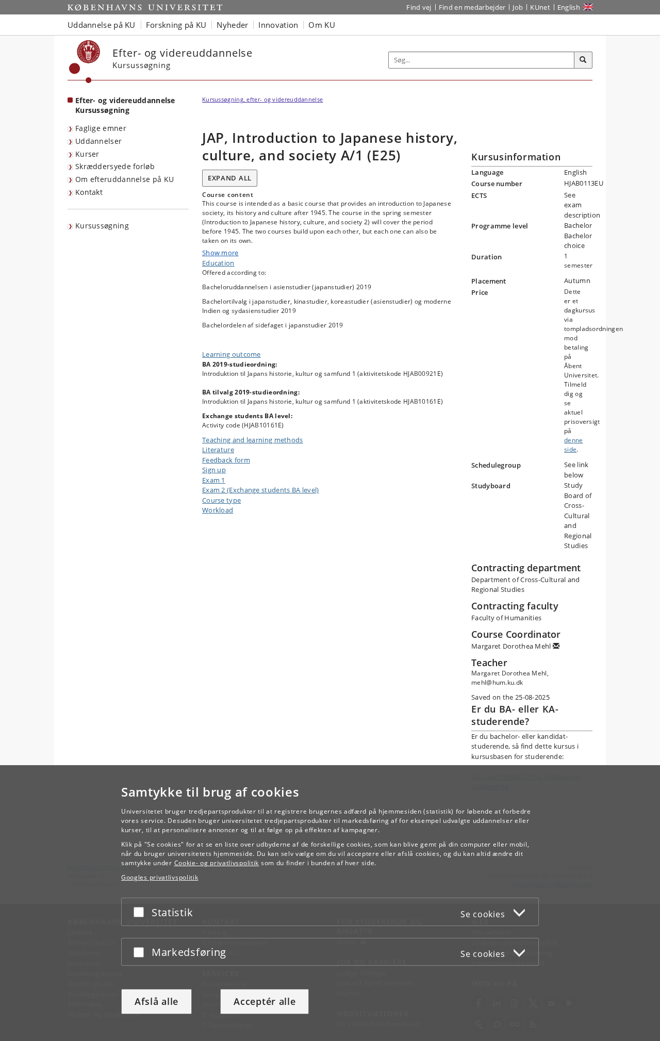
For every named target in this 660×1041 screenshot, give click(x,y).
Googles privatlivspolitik (160, 877)
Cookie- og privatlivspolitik (216, 862)
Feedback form (226, 460)
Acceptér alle (264, 1001)
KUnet (540, 7)
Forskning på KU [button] (176, 25)
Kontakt (89, 192)
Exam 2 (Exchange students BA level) (260, 489)
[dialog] (330, 903)
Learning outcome (231, 354)
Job (518, 7)
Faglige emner (100, 128)
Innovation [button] (278, 25)
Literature (218, 449)
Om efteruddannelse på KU (124, 179)
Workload (217, 510)
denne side (573, 445)
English (568, 7)
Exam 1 (213, 480)
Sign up (214, 469)
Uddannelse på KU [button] (102, 25)
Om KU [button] (321, 25)
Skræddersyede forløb (115, 166)
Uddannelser (98, 141)
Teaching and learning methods (252, 439)
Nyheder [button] (232, 25)
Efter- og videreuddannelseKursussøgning (125, 105)
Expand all (230, 178)
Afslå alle (156, 1001)
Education (218, 263)
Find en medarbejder (472, 7)
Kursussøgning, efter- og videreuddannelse (262, 99)
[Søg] (583, 60)
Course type (221, 500)
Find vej (418, 7)
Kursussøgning (102, 225)
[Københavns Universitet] (85, 61)
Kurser (87, 154)
